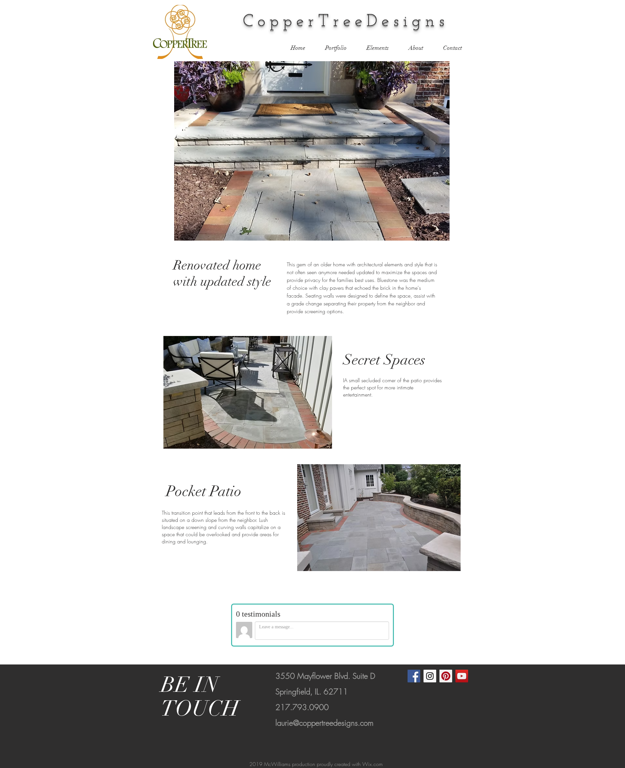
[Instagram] (430, 676)
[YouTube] (461, 676)
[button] (312, 151)
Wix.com (372, 764)
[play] (434, 66)
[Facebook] (414, 676)
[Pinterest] (445, 676)
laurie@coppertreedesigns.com (324, 723)
